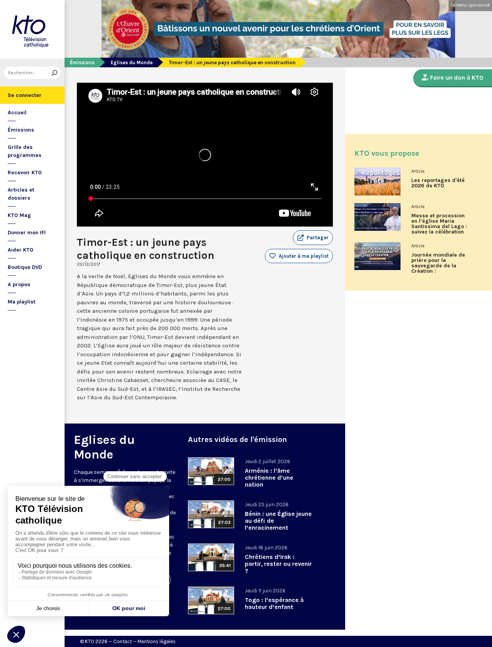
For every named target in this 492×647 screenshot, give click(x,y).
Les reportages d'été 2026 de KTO (438, 183)
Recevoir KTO (25, 172)
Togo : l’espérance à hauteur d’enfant (274, 603)
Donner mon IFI (27, 232)
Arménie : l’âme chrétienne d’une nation (269, 477)
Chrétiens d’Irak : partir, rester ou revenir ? (278, 563)
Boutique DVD (25, 267)
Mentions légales (157, 641)
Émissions (21, 130)
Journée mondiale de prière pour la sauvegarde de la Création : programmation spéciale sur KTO (438, 265)
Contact (122, 641)
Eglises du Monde (132, 62)
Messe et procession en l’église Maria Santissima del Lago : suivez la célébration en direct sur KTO (439, 226)
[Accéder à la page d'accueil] (32, 29)
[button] (313, 237)
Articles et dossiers (21, 194)
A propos (19, 284)
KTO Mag (19, 215)
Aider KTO (20, 250)
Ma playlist (21, 301)
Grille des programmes (25, 151)
